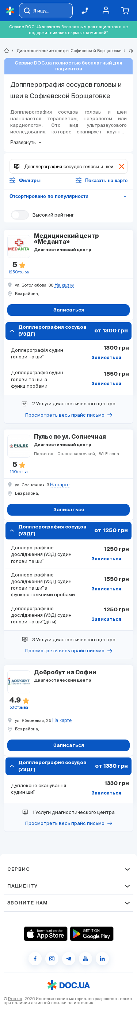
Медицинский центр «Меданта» (66, 239)
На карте (64, 285)
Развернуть (23, 142)
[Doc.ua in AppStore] (46, 933)
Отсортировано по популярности (68, 196)
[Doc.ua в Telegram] (68, 958)
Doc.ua (15, 998)
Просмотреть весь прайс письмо (64, 415)
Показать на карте (106, 180)
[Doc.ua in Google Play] (92, 933)
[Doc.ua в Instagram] (51, 958)
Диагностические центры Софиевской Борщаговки (66, 50)
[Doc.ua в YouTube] (85, 958)
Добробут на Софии (65, 673)
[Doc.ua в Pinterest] (102, 958)
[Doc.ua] (10, 11)
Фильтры (30, 180)
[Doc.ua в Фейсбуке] (35, 958)
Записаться (106, 358)
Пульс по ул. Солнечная (70, 437)
